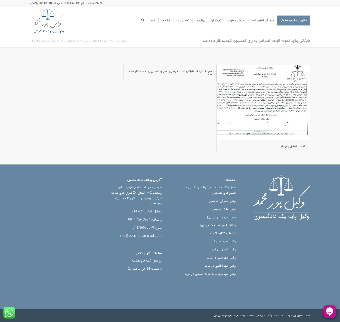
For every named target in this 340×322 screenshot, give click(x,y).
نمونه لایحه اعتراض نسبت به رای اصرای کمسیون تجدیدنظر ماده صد (170, 73)
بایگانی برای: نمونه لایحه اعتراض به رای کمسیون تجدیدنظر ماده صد (256, 40)
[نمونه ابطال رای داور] (263, 102)
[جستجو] (142, 20)
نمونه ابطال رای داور (292, 147)
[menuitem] (293, 20)
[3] (48, 20)
